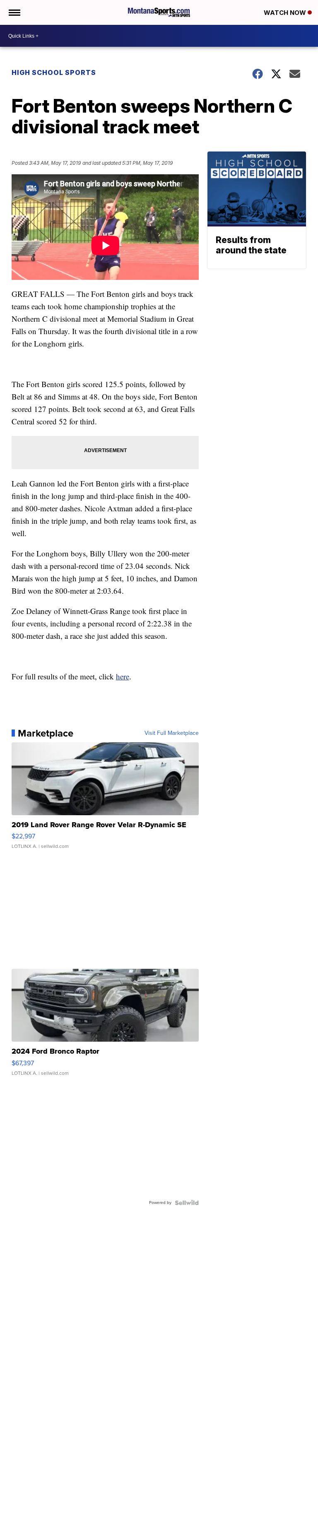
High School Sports (54, 72)
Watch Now (286, 13)
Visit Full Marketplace (172, 733)
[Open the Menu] (14, 12)
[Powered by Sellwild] (187, 1203)
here (122, 676)
